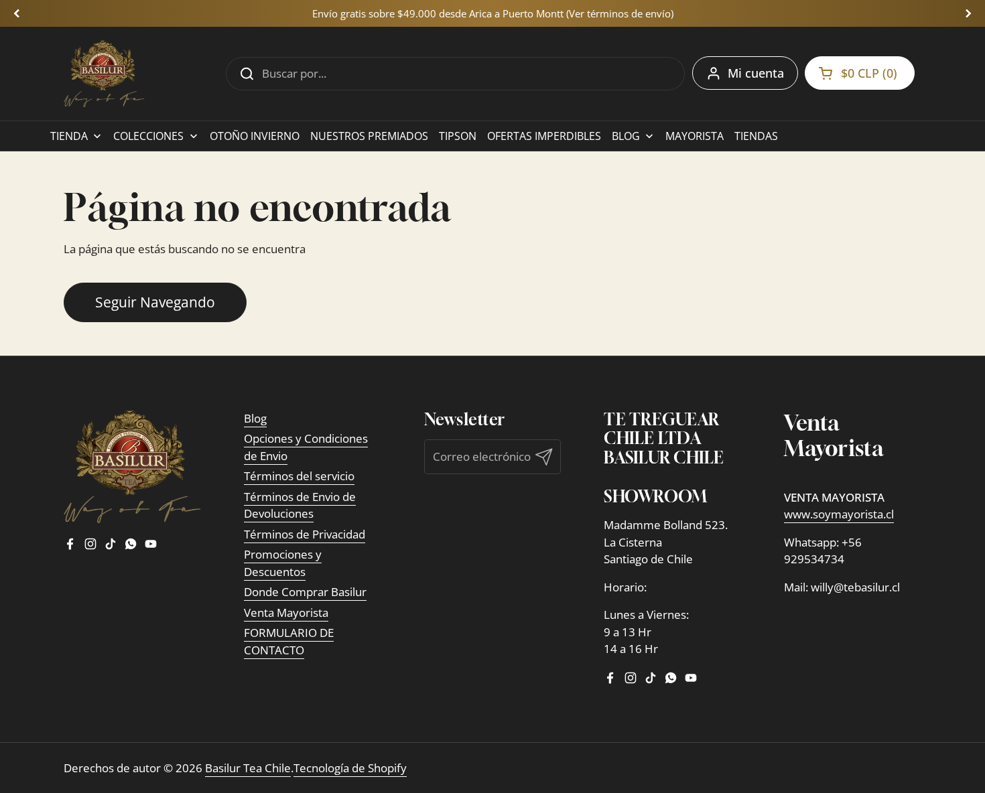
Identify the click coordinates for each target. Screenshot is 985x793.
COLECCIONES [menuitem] (148, 136)
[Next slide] (968, 13)
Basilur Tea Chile (248, 768)
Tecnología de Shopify (350, 768)
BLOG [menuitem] (626, 136)
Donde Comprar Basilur (305, 591)
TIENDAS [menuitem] (756, 136)
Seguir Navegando (155, 301)
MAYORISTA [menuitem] (694, 136)
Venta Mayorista (286, 612)
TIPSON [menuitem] (457, 136)
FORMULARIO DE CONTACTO (289, 641)
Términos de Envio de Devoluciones (300, 505)
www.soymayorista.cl (839, 514)
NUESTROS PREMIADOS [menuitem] (369, 136)
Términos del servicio (299, 476)
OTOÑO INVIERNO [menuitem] (255, 136)
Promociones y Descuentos (283, 563)
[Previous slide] (17, 13)
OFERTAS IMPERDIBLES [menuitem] (544, 136)
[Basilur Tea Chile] (104, 73)
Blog (255, 418)
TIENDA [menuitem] (69, 136)
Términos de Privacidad (304, 534)
